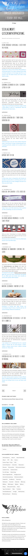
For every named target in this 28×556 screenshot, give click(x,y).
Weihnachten (21, 491)
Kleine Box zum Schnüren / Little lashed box (13, 191)
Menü (14, 23)
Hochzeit (11, 481)
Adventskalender (20, 457)
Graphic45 (5, 479)
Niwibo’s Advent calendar (20, 272)
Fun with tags (6, 472)
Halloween (5, 481)
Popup (4, 486)
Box (12, 460)
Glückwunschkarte (18, 477)
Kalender (17, 481)
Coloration (14, 464)
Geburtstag (13, 472)
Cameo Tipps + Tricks (8, 462)
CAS (15, 462)
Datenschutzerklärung (17, 553)
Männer (22, 484)
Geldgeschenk (17, 474)
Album (4, 460)
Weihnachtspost (6, 494)
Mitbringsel (10, 484)
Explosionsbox (14, 469)
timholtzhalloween (7, 491)
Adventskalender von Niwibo (11, 266)
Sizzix (18, 486)
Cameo (16, 460)
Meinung (23, 481)
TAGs (13, 489)
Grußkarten (12, 479)
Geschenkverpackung (8, 477)
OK (7, 553)
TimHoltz (18, 489)
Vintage (15, 491)
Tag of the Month (7, 489)
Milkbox (4, 484)
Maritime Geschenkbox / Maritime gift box (13, 286)
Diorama (5, 467)
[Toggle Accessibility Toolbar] (25, 553)
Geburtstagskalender (8, 474)
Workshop (14, 494)
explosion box (6, 469)
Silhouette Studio (11, 486)
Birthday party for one (8, 155)
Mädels (16, 484)
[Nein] (26, 552)
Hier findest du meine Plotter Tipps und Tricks (12, 399)
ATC (8, 460)
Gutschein (18, 479)
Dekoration (21, 464)
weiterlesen (4, 79)
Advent (13, 457)
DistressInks (11, 467)
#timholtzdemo (6, 457)
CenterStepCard (6, 464)
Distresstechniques (20, 467)
